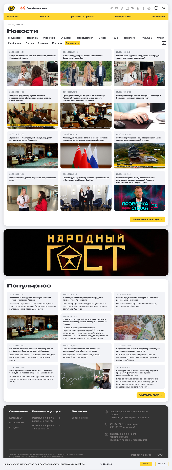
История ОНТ (16, 422)
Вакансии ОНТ (80, 417)
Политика (32, 38)
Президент (13, 16)
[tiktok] (121, 8)
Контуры (57, 43)
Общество (66, 38)
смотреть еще (146, 219)
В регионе (42, 43)
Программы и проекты (82, 16)
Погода (30, 43)
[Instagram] (127, 8)
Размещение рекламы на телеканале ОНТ (46, 427)
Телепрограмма (123, 16)
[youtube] (116, 8)
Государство (15, 38)
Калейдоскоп (15, 43)
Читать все (149, 395)
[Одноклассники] (138, 8)
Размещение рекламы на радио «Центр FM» (46, 419)
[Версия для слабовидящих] (163, 8)
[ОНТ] (11, 8)
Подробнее (106, 463)
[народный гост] (86, 252)
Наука (115, 38)
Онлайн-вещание (37, 8)
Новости (44, 16)
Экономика (49, 38)
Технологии (130, 38)
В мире (102, 38)
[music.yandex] (148, 8)
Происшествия (85, 38)
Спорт (160, 38)
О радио (13, 427)
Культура (147, 38)
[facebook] (143, 8)
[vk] (132, 8)
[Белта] (158, 454)
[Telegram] (111, 8)
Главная (10, 25)
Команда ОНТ (17, 417)
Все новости (72, 43)
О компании (158, 16)
